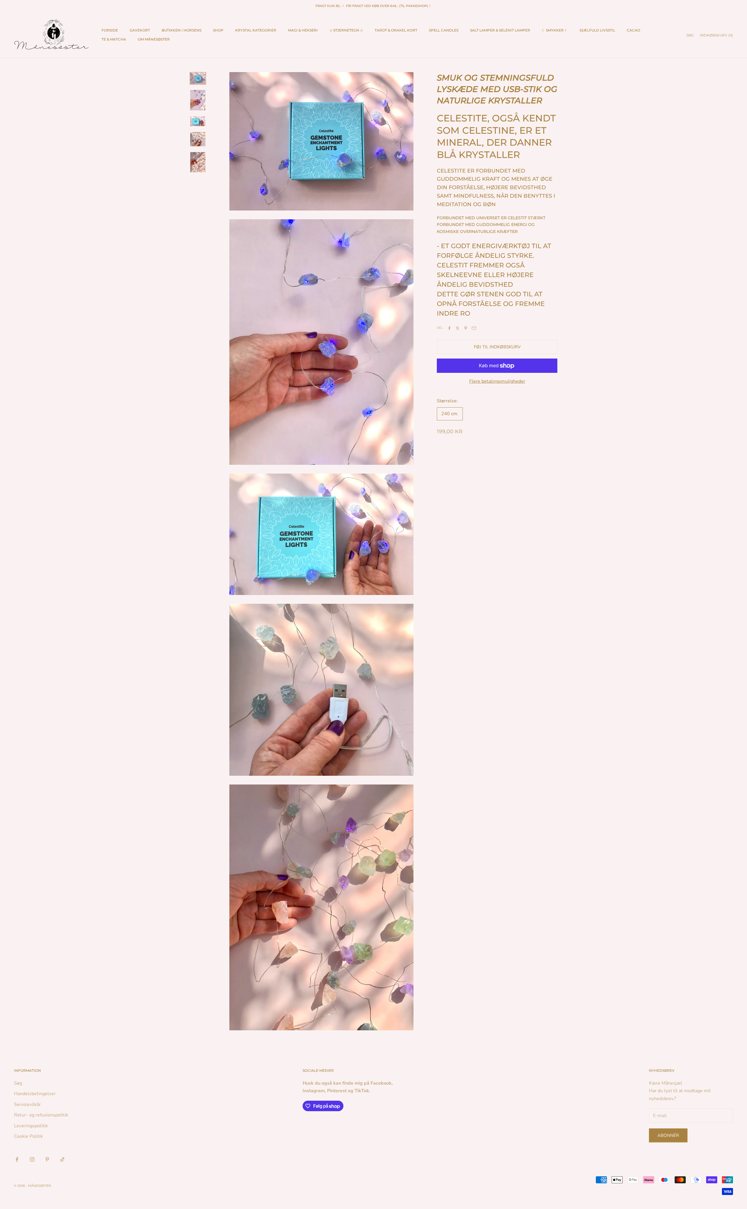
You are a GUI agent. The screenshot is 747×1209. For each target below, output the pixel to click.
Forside (110, 30)
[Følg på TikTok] (62, 1159)
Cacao (633, 30)
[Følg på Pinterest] (47, 1159)
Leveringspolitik (31, 1126)
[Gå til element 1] (198, 78)
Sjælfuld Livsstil (597, 30)
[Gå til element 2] (198, 100)
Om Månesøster (154, 39)
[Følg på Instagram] (32, 1159)
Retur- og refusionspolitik (41, 1115)
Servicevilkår (27, 1104)
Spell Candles (443, 30)
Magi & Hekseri (303, 30)
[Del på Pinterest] (465, 328)
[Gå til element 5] (198, 162)
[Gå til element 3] (198, 121)
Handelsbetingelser (35, 1093)
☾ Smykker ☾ (555, 30)
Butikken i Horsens (181, 30)
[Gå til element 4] (198, 139)
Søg (18, 1083)
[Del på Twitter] (457, 328)
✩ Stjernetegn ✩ (346, 30)
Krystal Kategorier (255, 30)
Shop (218, 30)
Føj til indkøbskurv (497, 347)
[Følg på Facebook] (17, 1159)
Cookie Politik (28, 1136)
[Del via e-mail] (474, 328)
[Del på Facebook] (449, 328)
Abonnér (668, 1135)
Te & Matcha (114, 39)
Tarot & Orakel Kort (396, 30)
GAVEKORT (140, 30)
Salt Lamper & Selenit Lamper (500, 30)
